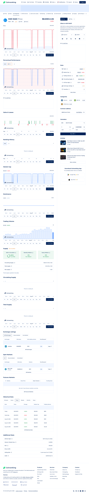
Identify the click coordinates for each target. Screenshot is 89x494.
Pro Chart (39, 474)
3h (7, 55)
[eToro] (14, 485)
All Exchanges (7, 335)
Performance (25, 13)
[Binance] (14, 482)
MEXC (24, 477)
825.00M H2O (81, 79)
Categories (16, 13)
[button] (66, 100)
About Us (15, 472)
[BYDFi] (6, 485)
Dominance (58, 13)
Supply (75, 13)
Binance (28, 477)
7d (17, 55)
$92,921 (79, 72)
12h (11, 55)
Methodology (65, 474)
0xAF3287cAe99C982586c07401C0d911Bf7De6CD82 (79, 112)
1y (27, 55)
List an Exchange (54, 478)
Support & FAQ (78, 474)
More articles (73, 162)
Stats (10, 13)
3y (30, 55)
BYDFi (31, 477)
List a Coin (52, 474)
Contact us (77, 469)
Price (5, 13)
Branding (64, 476)
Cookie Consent (19, 490)
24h (14, 55)
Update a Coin (53, 476)
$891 (77, 75)
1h (4, 55)
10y (36, 55)
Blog (63, 478)
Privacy (25, 490)
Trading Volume (67, 13)
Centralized (25, 335)
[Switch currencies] (73, 128)
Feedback (77, 472)
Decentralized (16, 335)
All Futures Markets (28, 391)
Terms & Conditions (33, 490)
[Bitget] (23, 482)
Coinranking (11, 2)
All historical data (28, 430)
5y (33, 55)
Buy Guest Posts (53, 472)
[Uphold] (23, 485)
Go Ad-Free (7, 97)
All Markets (28, 372)
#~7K (70, 100)
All (39, 55)
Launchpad (39, 480)
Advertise (52, 469)
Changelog (65, 472)
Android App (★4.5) (41, 469)
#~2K (83, 100)
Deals (38, 483)
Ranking (43, 13)
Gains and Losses (34, 13)
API (38, 478)
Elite (38, 476)
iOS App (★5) (40, 472)
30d (21, 55)
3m (24, 55)
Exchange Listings (83, 13)
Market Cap (50, 13)
